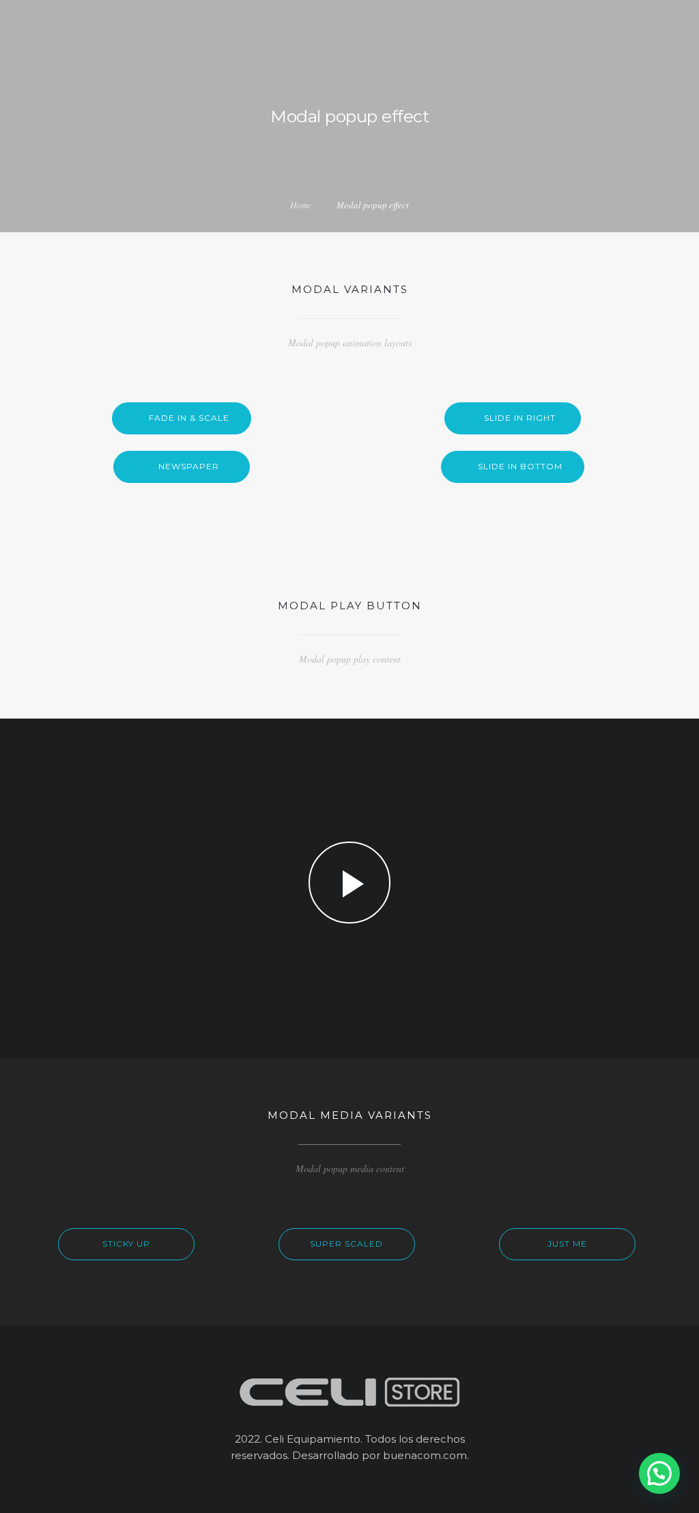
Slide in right (520, 418)
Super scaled (346, 1243)
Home (300, 205)
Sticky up (126, 1243)
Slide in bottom (520, 466)
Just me (567, 1243)
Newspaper (188, 466)
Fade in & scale (189, 418)
